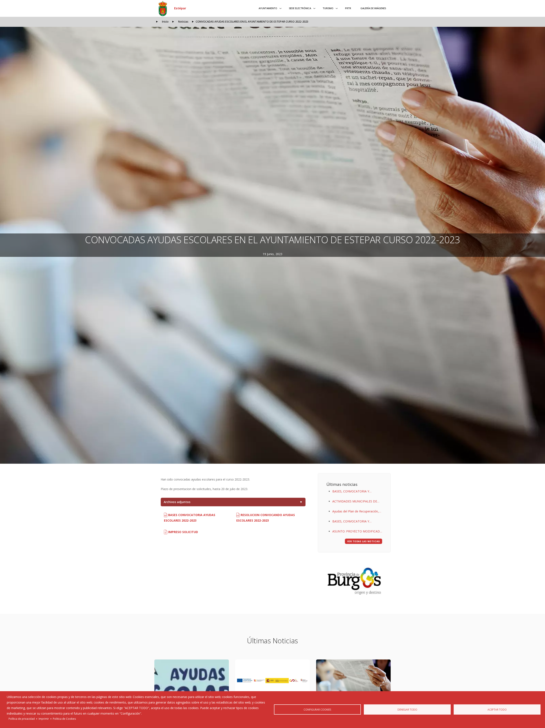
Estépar (180, 8)
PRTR (348, 8)
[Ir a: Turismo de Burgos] (354, 581)
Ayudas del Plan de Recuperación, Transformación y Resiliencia (355, 511)
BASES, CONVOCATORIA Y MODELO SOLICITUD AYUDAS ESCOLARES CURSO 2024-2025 (353, 521)
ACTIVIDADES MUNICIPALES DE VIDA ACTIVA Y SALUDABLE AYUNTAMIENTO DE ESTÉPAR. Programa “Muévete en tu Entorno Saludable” (356, 501)
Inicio (165, 21)
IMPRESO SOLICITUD (182, 532)
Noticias (183, 21)
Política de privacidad (22, 718)
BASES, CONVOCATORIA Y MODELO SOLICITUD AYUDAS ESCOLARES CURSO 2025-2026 (353, 491)
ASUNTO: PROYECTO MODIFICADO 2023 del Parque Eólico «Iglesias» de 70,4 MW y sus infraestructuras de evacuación (357, 531)
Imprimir (44, 718)
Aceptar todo (497, 709)
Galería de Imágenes (373, 8)
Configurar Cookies (317, 709)
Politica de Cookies (64, 718)
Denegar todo (407, 709)
